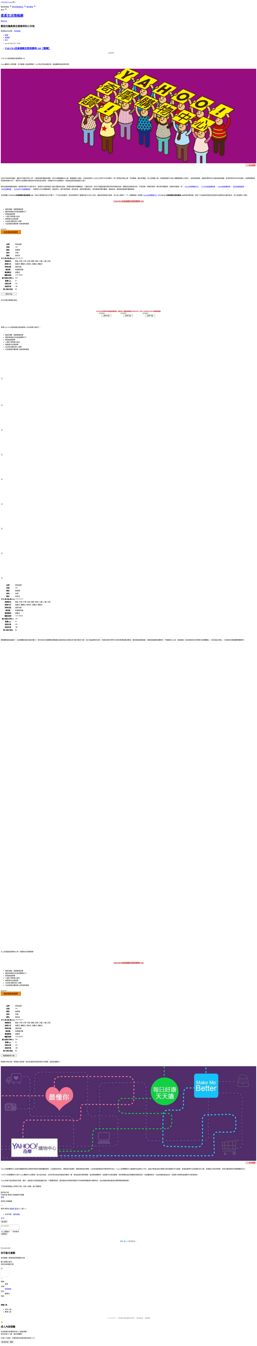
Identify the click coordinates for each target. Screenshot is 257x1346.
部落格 (7, 37)
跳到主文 (4, 21)
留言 (16, 1209)
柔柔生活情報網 (12, 15)
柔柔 (2, 1197)
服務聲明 (147, 1318)
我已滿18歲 (5, 1342)
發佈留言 (4, 1234)
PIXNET (113, 1318)
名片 (6, 40)
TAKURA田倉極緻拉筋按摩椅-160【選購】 (28, 48)
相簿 (6, 35)
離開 (11, 1342)
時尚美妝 (17, 31)
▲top (2, 1218)
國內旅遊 (16, 1214)
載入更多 (4, 1221)
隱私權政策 (140, 1318)
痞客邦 (12, 1209)
